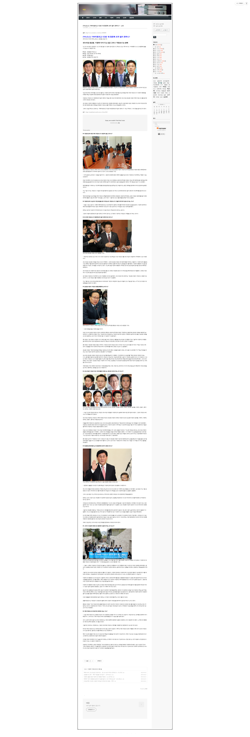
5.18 (158, 93)
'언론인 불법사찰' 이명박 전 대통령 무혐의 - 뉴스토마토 (98, 677)
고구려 (94, 17)
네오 (84, 9)
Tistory (135, 735)
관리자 (133, 733)
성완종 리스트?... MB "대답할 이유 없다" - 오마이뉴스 (98, 674)
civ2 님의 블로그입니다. (93, 705)
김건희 (124, 17)
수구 (161, 84)
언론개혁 (159, 88)
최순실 (164, 88)
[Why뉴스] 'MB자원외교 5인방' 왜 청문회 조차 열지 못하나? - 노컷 (103, 25)
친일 (168, 83)
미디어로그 (124, 733)
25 (159, 112)
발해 (100, 17)
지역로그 (113, 733)
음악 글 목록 (159, 26)
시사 (106, 17)
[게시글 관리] (92, 661)
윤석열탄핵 (166, 81)
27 (164, 112)
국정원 (155, 83)
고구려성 (158, 91)
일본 (165, 95)
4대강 (164, 86)
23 (154, 112)
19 (161, 111)
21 (166, 111)
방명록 (129, 733)
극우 (160, 86)
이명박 (111, 17)
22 (168, 111)
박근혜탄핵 (156, 84)
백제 (166, 93)
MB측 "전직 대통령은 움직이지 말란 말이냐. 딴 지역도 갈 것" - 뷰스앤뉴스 (103, 679)
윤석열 (118, 17)
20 (164, 111)
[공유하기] (90, 661)
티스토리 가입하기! (161, 130)
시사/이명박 (85, 27)
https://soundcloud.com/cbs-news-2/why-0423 (97, 112)
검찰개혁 (131, 17)
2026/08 (161, 104)
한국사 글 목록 (160, 24)
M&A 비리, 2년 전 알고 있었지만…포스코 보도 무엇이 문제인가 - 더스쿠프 (103, 672)
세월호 (165, 84)
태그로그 (118, 733)
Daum (126, 735)
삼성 (161, 97)
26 (161, 112)
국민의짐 (160, 95)
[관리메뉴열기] (246, 3)
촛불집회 (163, 91)
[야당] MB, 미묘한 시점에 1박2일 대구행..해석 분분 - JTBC (99, 681)
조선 (154, 81)
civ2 (114, 735)
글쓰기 (137, 733)
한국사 (88, 17)
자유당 (157, 97)
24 (156, 112)
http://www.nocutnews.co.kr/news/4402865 (96, 33)
